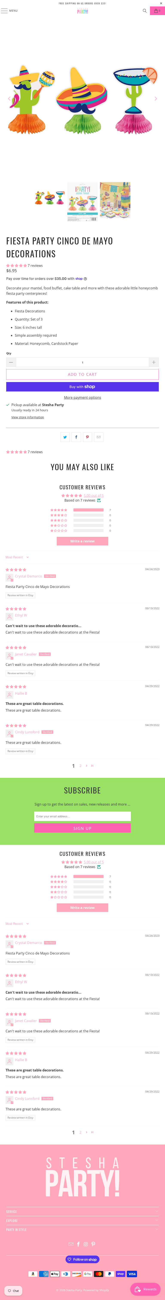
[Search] (145, 10)
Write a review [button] (82, 541)
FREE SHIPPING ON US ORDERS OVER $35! (82, 3)
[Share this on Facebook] (76, 437)
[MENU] (2, 10)
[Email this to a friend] (98, 437)
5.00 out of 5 (94, 495)
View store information (27, 417)
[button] (17, 265)
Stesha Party (74, 1290)
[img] (16, 569)
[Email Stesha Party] (71, 1244)
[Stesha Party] (82, 10)
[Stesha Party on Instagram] (86, 1244)
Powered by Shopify (96, 1290)
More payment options (82, 397)
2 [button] (80, 765)
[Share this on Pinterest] (87, 437)
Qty (8, 353)
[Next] (155, 98)
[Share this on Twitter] (65, 437)
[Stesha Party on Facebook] (78, 1244)
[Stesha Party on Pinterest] (93, 1244)
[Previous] (9, 98)
